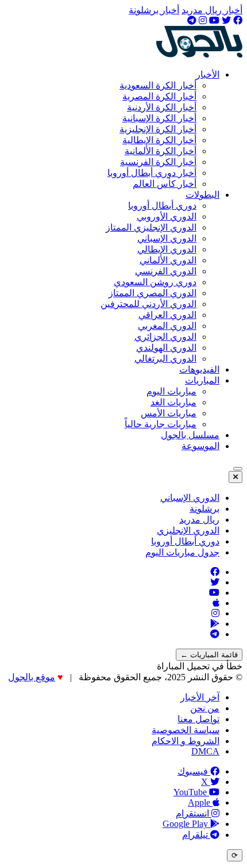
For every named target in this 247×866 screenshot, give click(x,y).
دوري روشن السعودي (155, 282)
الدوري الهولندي (166, 347)
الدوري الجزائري (165, 337)
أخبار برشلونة (154, 10)
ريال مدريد (199, 519)
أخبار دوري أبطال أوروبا (151, 173)
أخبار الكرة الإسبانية (159, 118)
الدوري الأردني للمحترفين (148, 304)
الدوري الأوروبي (166, 216)
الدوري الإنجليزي (188, 530)
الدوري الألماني (168, 260)
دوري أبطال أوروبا (162, 205)
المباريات (202, 380)
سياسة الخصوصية (185, 730)
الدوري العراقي (167, 315)
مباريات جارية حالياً (160, 424)
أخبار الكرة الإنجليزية (157, 129)
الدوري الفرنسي (165, 271)
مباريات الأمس (168, 413)
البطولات (202, 195)
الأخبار (207, 74)
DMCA (205, 751)
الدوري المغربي (167, 326)
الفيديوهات (199, 369)
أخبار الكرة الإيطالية (159, 140)
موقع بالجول (31, 677)
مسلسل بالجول (190, 435)
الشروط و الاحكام (185, 741)
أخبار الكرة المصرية (159, 96)
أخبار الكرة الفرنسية (158, 162)
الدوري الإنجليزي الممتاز (151, 227)
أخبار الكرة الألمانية (160, 151)
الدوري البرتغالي (165, 358)
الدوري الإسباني (166, 238)
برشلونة (204, 509)
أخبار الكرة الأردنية (161, 107)
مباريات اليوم (171, 391)
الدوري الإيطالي (166, 249)
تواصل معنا (198, 719)
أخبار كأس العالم (164, 184)
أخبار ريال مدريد (212, 10)
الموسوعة (200, 446)
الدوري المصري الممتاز (152, 293)
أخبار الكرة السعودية (157, 85)
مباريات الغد (173, 402)
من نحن (204, 708)
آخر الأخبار (199, 697)
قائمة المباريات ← (209, 654)
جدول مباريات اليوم (182, 552)
